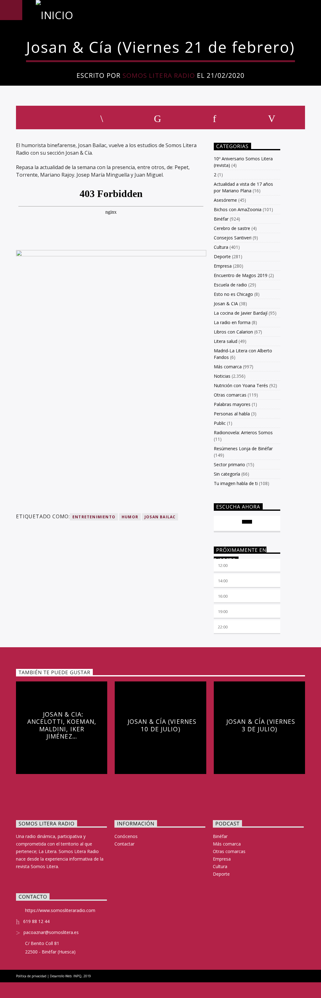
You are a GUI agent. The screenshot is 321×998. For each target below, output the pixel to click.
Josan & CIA (226, 304)
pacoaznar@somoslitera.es (51, 932)
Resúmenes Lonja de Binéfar (243, 448)
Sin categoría (227, 474)
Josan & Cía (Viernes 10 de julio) (162, 725)
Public (220, 423)
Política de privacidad (31, 976)
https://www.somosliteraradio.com (60, 910)
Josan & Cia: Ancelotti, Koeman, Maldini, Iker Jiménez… (61, 725)
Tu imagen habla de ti (236, 483)
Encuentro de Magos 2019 (240, 275)
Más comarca (228, 367)
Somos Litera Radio (159, 75)
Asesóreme (225, 200)
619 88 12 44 (36, 921)
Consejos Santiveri (232, 238)
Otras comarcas (230, 395)
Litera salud (225, 341)
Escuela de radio (230, 285)
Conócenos (126, 836)
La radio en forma (232, 322)
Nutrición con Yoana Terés (241, 385)
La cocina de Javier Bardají (240, 313)
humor (130, 517)
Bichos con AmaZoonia (237, 209)
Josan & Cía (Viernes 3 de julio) (260, 725)
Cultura (221, 247)
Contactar (124, 844)
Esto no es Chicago (233, 294)
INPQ (77, 976)
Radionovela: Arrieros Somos (243, 432)
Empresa (223, 266)
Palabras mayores (232, 404)
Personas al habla (232, 414)
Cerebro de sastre (232, 228)
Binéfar (221, 219)
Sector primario (229, 464)
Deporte (222, 256)
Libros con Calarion (233, 332)
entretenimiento (93, 517)
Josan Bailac (160, 517)
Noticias (222, 376)
